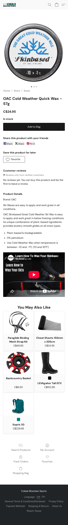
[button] (10, 5)
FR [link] (43, 497)
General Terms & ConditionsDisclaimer (25, 501)
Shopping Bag (21, 473)
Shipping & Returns (38, 506)
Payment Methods (15, 506)
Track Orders (20, 461)
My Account (47, 450)
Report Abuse (34, 511)
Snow (27, 90)
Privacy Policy (56, 501)
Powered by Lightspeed (34, 516)
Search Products (20, 450)
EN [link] (38, 497)
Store (17, 90)
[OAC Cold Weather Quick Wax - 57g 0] (34, 53)
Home (6, 90)
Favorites (47, 461)
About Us (57, 506)
